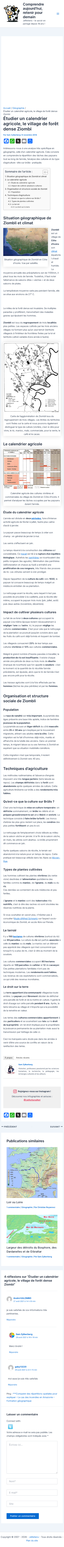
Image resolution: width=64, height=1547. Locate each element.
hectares (17, 936)
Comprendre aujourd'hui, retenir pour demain (33, 10)
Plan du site (32, 1540)
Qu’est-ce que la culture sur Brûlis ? (26, 198)
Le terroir (15, 204)
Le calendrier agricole (17, 179)
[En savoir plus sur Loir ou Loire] (32, 1172)
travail (24, 554)
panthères (34, 557)
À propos (9, 1058)
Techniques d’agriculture (18, 195)
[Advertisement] (32, 73)
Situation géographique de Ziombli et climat (27, 176)
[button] (10, 1426)
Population (15, 192)
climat (54, 251)
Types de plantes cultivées (23, 201)
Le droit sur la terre (22, 207)
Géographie (27, 1207)
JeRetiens (34, 1537)
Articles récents (23, 1058)
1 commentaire (13, 1207)
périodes (36, 518)
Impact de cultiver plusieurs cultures (26, 186)
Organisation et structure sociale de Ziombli (27, 189)
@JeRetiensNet (32, 1100)
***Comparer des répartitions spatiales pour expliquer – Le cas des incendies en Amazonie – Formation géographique (32, 1397)
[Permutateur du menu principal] (58, 14)
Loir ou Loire (15, 1202)
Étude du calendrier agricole (23, 183)
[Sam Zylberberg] (11, 1069)
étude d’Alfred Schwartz (26, 918)
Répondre (11, 1319)
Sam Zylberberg (25, 1064)
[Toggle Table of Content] (43, 172)
